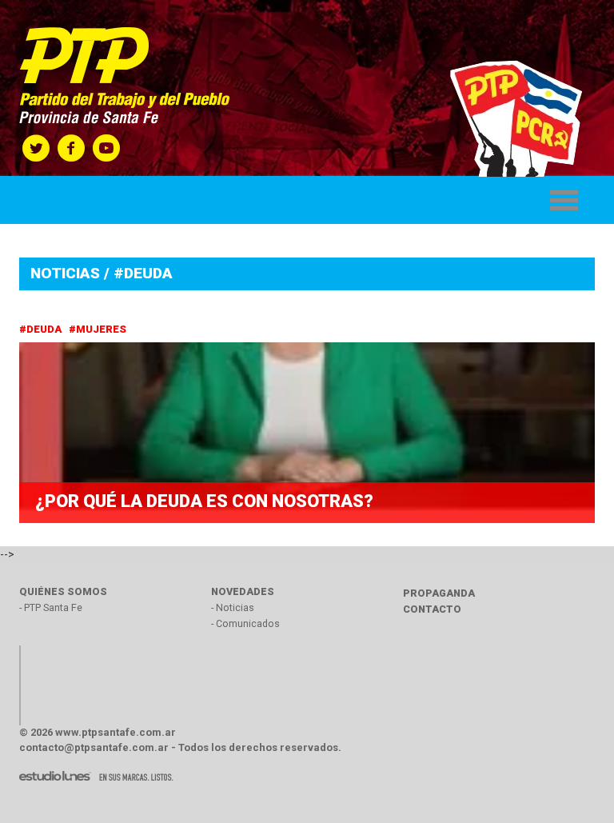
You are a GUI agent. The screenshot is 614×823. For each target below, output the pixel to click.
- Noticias (232, 607)
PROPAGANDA (439, 593)
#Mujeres (99, 329)
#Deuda (41, 329)
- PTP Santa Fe (50, 607)
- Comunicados (245, 623)
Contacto (432, 609)
